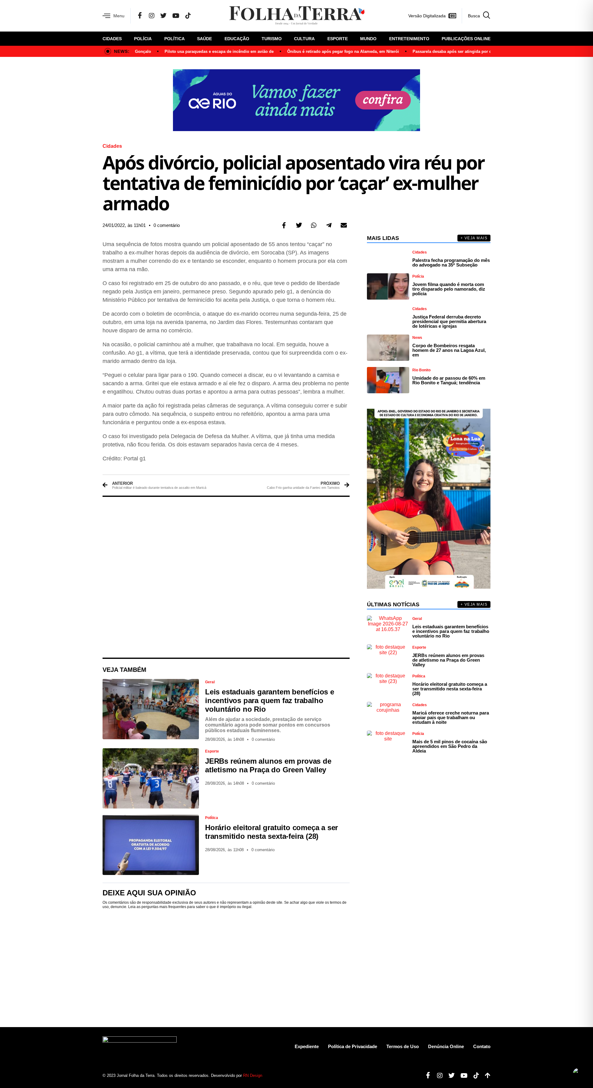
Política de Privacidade (352, 1046)
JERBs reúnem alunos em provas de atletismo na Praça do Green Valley (268, 765)
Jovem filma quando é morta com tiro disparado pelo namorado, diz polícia (448, 289)
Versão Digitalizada (427, 15)
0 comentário (167, 225)
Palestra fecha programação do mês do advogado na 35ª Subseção (451, 262)
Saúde (204, 38)
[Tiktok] (474, 1076)
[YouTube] (175, 16)
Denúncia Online (446, 1046)
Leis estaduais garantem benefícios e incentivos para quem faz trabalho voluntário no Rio (269, 700)
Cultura (304, 38)
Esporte (337, 38)
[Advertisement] (226, 577)
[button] (284, 225)
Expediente (307, 1046)
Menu (118, 15)
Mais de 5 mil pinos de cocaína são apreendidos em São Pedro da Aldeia (449, 746)
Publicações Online (466, 38)
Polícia (143, 38)
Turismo (272, 38)
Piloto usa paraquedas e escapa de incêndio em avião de (202, 51)
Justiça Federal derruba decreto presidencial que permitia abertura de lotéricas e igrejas (449, 321)
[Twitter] (163, 16)
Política (174, 38)
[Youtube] (462, 1076)
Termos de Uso (402, 1046)
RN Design (252, 1075)
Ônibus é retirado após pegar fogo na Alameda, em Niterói (327, 51)
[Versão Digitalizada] (452, 15)
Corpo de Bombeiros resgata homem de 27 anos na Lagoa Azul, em (449, 350)
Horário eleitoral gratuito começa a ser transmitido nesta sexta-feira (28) (271, 831)
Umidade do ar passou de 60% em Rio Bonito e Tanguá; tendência (448, 380)
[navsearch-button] (476, 15)
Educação (237, 38)
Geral (210, 682)
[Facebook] (140, 15)
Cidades (112, 38)
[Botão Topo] (485, 1076)
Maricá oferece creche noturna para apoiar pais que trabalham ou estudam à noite (450, 717)
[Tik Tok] (188, 16)
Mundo (368, 38)
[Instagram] (151, 16)
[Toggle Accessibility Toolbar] (578, 1073)
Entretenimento (409, 38)
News (417, 337)
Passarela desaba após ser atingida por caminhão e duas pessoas (459, 51)
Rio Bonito (421, 370)
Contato (481, 1046)
